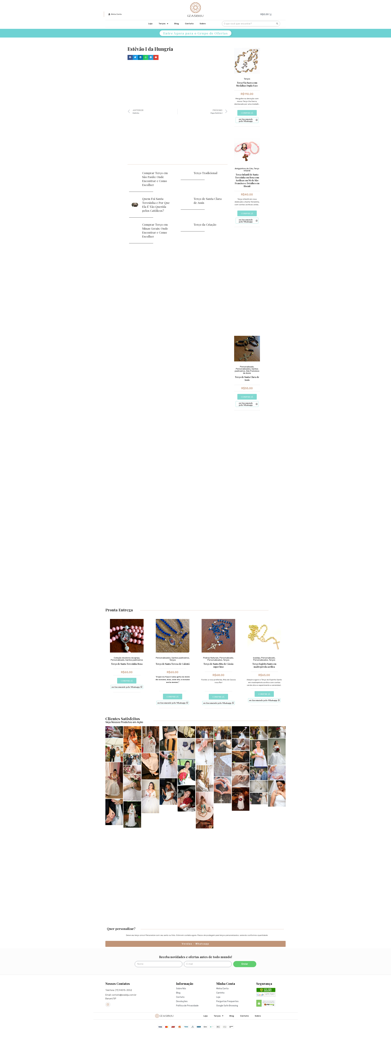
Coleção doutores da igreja (126, 658)
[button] (130, 57)
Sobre (203, 23)
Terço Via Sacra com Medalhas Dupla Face (247, 84)
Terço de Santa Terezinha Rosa (127, 663)
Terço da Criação (205, 224)
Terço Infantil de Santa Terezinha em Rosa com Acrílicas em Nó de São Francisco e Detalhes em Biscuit (247, 180)
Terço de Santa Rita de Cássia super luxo (218, 665)
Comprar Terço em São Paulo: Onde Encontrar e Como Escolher (155, 179)
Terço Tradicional (205, 173)
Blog (176, 23)
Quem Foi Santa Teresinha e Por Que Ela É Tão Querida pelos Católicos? (156, 205)
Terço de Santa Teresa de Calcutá (173, 663)
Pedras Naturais (211, 658)
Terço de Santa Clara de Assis (247, 378)
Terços (162, 23)
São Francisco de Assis (251, 372)
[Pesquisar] (277, 23)
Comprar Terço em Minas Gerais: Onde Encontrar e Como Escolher (155, 230)
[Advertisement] (178, 84)
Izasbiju (256, 658)
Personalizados (243, 369)
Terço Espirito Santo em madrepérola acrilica (264, 665)
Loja (150, 23)
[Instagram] (107, 1004)
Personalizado (247, 367)
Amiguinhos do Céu (244, 168)
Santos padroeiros (134, 660)
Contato (189, 23)
